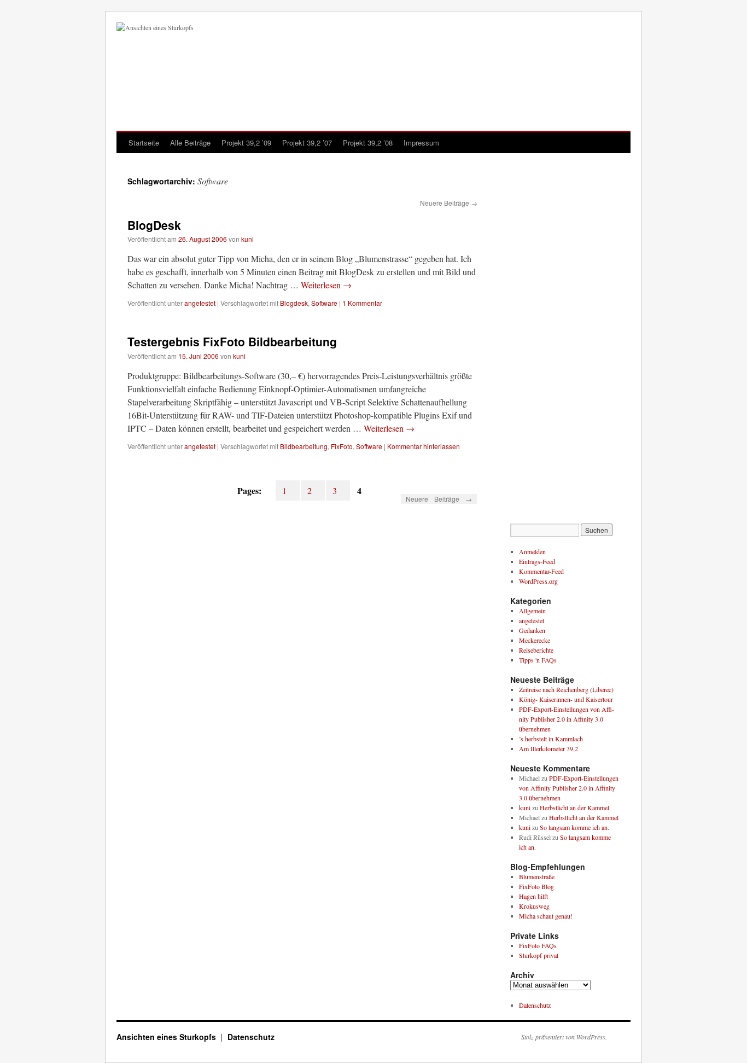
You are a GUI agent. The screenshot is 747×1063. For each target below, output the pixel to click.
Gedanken (532, 630)
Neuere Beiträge (448, 202)
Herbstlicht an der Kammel (574, 807)
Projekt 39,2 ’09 (246, 142)
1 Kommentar (362, 302)
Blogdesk (294, 302)
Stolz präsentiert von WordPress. (564, 1036)
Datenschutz (535, 1005)
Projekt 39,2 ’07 (307, 142)
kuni (247, 238)
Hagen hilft (533, 896)
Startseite (144, 142)
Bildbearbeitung (304, 446)
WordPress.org (538, 581)
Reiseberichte (536, 650)
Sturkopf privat (538, 955)
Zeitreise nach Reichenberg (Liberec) (566, 689)
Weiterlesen (326, 285)
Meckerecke (534, 640)
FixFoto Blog (536, 886)
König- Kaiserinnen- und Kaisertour (566, 699)
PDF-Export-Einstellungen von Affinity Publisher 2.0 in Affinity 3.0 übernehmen (566, 719)
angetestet (199, 302)
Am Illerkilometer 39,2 (548, 748)
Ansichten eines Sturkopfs (167, 1036)
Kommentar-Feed (541, 571)
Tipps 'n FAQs (538, 659)
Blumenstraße (537, 876)
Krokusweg (534, 906)
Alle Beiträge (190, 142)
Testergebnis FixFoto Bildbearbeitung (232, 341)
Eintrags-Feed (537, 561)
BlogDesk (154, 225)
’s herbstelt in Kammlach (551, 738)
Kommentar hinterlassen (423, 446)
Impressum (421, 142)
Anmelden (532, 551)
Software (324, 302)
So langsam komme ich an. (574, 827)
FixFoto (342, 446)
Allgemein (532, 610)
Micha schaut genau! (546, 915)
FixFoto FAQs (538, 945)
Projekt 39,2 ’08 (368, 142)
